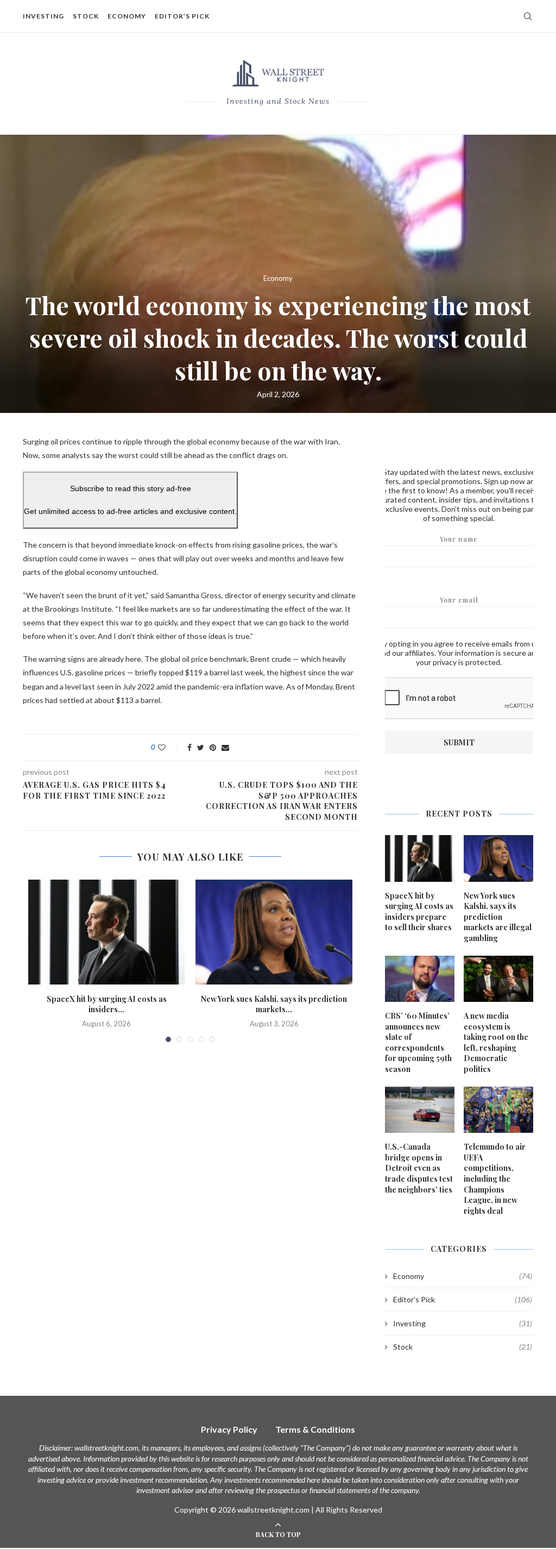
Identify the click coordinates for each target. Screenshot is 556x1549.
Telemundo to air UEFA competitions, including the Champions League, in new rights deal (495, 1179)
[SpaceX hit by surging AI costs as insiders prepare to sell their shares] (106, 932)
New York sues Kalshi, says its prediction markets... (274, 1004)
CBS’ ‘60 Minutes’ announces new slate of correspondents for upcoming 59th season (418, 1042)
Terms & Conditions (315, 1429)
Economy (127, 16)
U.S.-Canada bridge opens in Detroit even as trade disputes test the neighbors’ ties (419, 1168)
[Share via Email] (225, 747)
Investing (43, 16)
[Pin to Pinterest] (213, 747)
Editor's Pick (462, 1299)
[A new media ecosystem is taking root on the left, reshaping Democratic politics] (498, 979)
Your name (459, 539)
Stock (86, 16)
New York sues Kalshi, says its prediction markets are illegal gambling (498, 916)
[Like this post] (169, 747)
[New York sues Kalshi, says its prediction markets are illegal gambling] (273, 932)
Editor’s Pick (182, 16)
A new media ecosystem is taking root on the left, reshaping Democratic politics (496, 1042)
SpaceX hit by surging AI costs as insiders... (107, 1004)
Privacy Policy (229, 1429)
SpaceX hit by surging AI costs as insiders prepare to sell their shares (419, 911)
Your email (459, 599)
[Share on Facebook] (189, 747)
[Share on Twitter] (200, 747)
